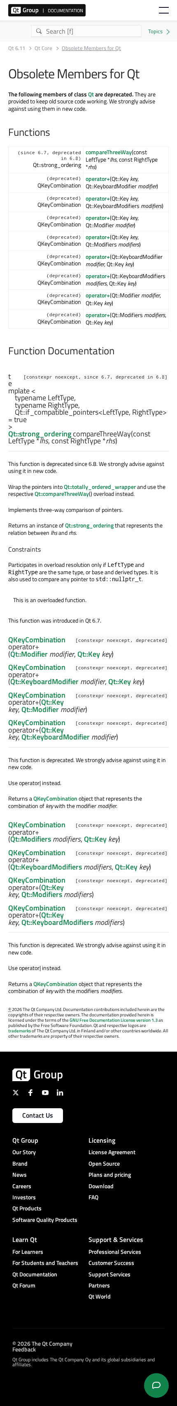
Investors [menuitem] (24, 1197)
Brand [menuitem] (20, 1163)
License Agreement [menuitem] (111, 1152)
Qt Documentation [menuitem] (34, 1274)
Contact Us (37, 1115)
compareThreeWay (109, 152)
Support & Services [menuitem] (115, 1239)
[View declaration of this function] (122, 441)
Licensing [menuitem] (101, 1140)
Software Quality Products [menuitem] (44, 1219)
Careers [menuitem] (21, 1186)
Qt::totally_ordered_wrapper (100, 486)
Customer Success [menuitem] (111, 1262)
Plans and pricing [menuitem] (109, 1174)
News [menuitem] (19, 1174)
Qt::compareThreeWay (62, 493)
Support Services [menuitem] (109, 1274)
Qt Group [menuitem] (25, 1140)
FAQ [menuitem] (93, 1197)
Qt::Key (88, 654)
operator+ (98, 178)
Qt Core (43, 48)
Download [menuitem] (101, 1186)
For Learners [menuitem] (27, 1251)
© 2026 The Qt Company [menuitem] (42, 1343)
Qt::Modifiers (30, 839)
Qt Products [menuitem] (27, 1208)
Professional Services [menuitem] (114, 1251)
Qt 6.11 (16, 48)
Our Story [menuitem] (24, 1152)
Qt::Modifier (29, 654)
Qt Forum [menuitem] (23, 1285)
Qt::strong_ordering (39, 433)
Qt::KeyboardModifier (44, 681)
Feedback (24, 1349)
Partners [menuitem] (99, 1285)
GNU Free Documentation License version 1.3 (114, 1020)
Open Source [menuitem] (104, 1163)
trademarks (19, 1030)
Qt (91, 94)
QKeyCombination (36, 639)
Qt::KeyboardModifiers (46, 866)
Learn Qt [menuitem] (24, 1239)
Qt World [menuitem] (99, 1296)
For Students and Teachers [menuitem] (45, 1262)
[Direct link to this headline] (130, 441)
